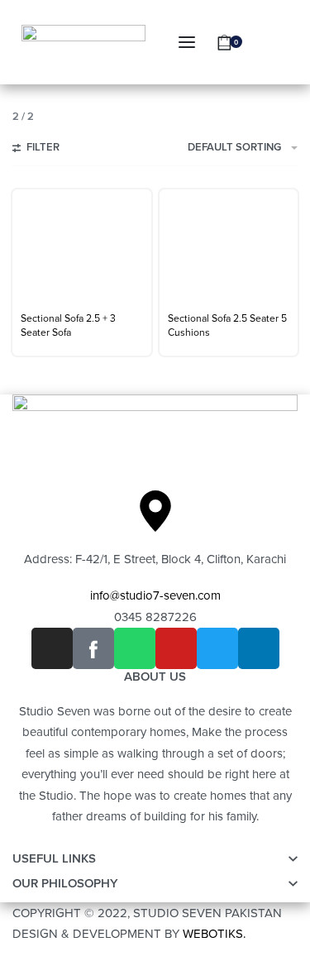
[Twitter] (217, 648)
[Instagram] (52, 648)
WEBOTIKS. (214, 933)
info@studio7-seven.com (155, 595)
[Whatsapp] (134, 648)
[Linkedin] (258, 648)
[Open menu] (187, 42)
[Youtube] (176, 648)
